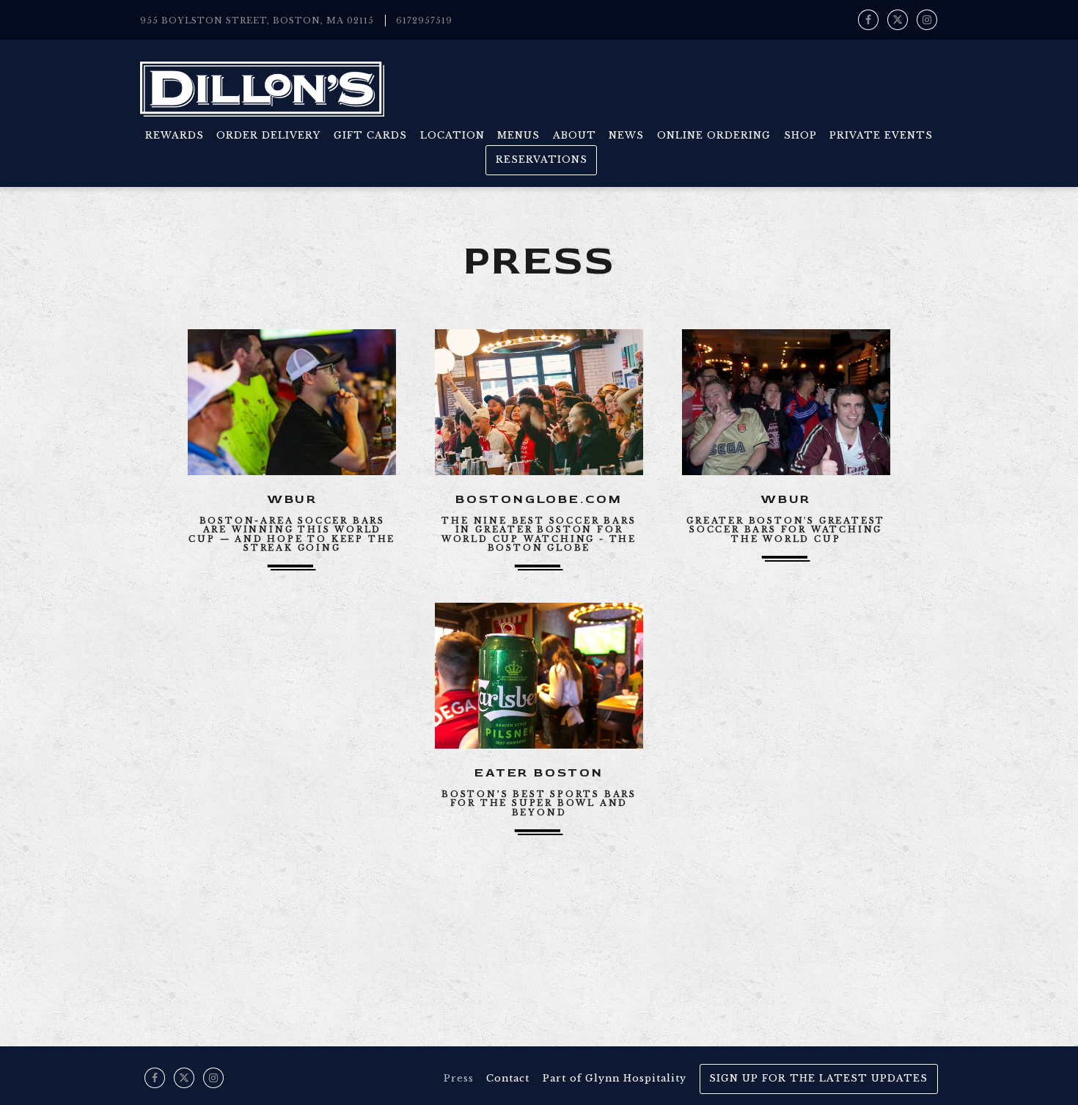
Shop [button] (800, 135)
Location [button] (452, 135)
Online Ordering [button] (714, 135)
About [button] (574, 135)
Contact (507, 1078)
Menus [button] (518, 135)
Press (459, 1078)
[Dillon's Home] (262, 88)
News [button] (626, 135)
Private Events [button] (881, 135)
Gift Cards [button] (370, 135)
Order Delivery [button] (268, 135)
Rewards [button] (174, 135)
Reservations (541, 159)
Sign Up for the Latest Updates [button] (818, 1078)
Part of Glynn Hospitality (614, 1078)
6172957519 (424, 20)
